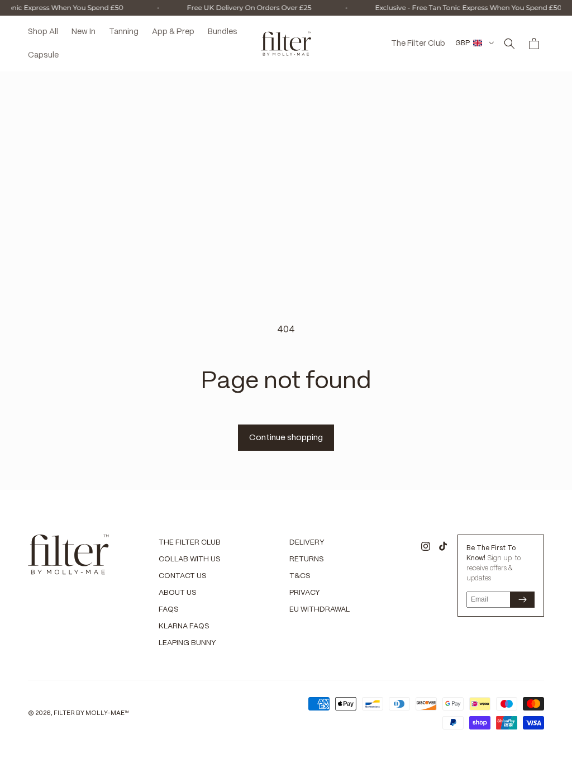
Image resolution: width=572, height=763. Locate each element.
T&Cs (300, 576)
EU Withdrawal (319, 609)
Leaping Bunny (187, 643)
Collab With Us (190, 559)
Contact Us (183, 576)
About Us (178, 593)
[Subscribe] (522, 600)
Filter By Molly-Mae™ (91, 713)
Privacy (304, 593)
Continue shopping (286, 438)
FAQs (169, 609)
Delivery (307, 542)
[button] (509, 43)
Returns (306, 559)
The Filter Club (190, 542)
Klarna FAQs (184, 626)
